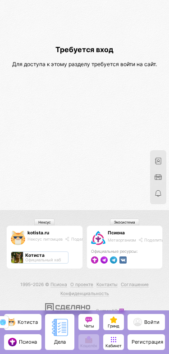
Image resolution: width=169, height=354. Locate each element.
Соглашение (135, 284)
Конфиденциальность (84, 293)
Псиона (116, 232)
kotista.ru (38, 232)
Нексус (44, 222)
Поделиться (82, 239)
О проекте (81, 284)
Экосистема (124, 222)
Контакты (107, 284)
